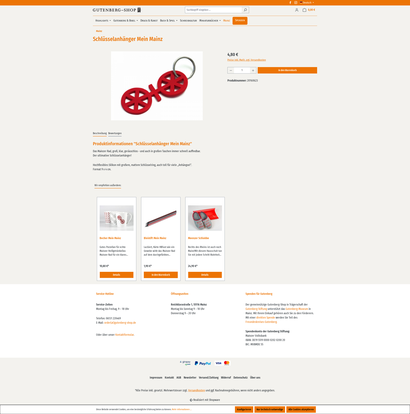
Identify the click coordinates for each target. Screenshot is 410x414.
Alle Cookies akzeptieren (301, 409)
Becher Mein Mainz (110, 238)
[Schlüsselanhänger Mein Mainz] (157, 85)
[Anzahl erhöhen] (253, 70)
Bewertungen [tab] (115, 133)
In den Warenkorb (287, 70)
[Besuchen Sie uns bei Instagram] (295, 2)
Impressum (156, 377)
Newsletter (190, 377)
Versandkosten (196, 390)
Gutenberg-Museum (297, 309)
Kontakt (169, 377)
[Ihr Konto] (297, 10)
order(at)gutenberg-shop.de (120, 322)
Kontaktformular (124, 334)
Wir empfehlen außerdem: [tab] (107, 185)
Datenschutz (241, 377)
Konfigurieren (244, 409)
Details (116, 275)
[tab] (100, 133)
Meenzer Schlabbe (198, 238)
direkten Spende (265, 317)
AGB (178, 377)
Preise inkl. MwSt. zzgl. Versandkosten (246, 60)
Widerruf (226, 377)
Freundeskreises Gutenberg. (261, 322)
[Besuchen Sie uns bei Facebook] (290, 2)
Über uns (255, 377)
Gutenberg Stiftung (256, 309)
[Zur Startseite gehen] (117, 10)
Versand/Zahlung (208, 377)
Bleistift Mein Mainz (155, 238)
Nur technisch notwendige (270, 409)
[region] (157, 85)
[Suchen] (245, 10)
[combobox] (213, 10)
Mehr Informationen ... (182, 409)
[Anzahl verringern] (230, 70)
